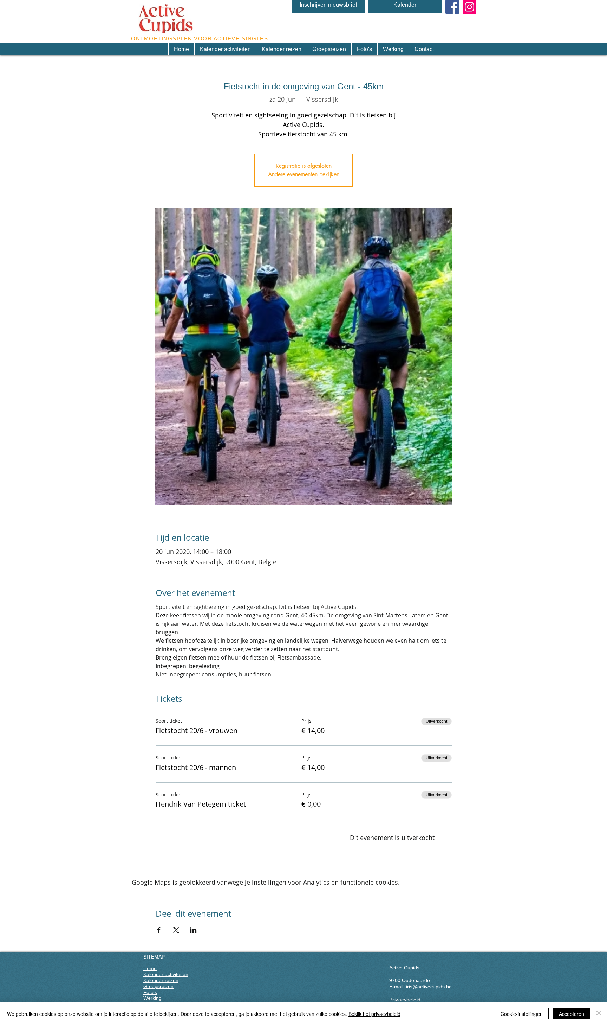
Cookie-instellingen (522, 1013)
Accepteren (571, 1013)
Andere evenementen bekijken (303, 174)
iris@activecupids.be (429, 986)
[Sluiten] (598, 1013)
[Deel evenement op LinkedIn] (193, 930)
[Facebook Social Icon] (452, 7)
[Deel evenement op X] (176, 930)
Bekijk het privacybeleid (374, 1013)
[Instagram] (469, 7)
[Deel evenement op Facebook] (159, 930)
